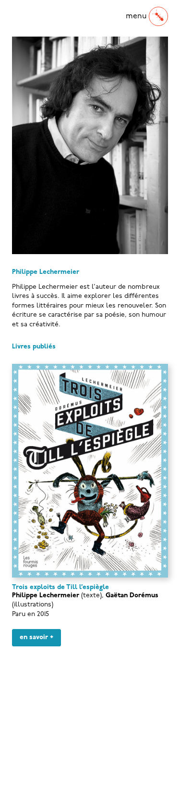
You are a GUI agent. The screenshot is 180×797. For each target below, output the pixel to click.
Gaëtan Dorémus (132, 595)
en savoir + (36, 637)
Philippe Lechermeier (45, 595)
